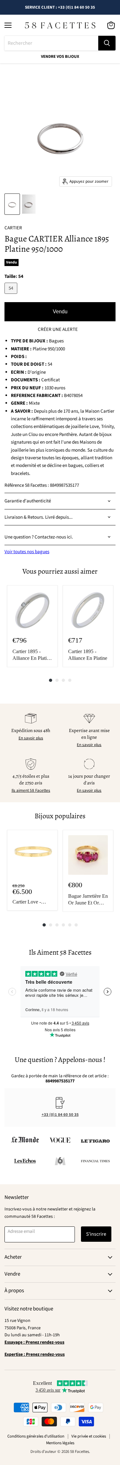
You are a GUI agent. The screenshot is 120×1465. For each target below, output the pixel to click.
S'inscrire (96, 1234)
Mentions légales (60, 1443)
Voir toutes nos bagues (26, 551)
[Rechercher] (107, 43)
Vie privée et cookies (88, 1436)
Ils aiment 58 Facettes (31, 790)
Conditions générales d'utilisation (35, 1436)
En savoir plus (31, 738)
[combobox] (51, 43)
